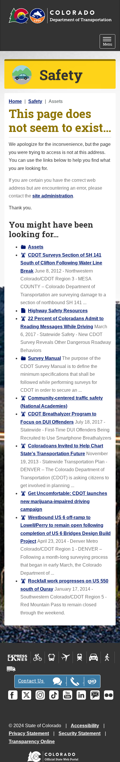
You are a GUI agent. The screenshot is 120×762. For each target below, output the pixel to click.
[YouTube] (68, 695)
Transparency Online (32, 741)
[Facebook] (13, 695)
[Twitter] (26, 695)
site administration (52, 195)
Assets (35, 246)
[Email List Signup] (95, 695)
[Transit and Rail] (52, 657)
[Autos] (94, 657)
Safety (35, 101)
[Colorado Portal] (54, 755)
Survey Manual (44, 358)
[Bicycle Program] (38, 657)
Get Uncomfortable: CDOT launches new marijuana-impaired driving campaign (63, 501)
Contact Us (31, 681)
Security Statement (79, 733)
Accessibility (85, 725)
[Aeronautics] (66, 657)
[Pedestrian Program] (107, 657)
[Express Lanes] (17, 657)
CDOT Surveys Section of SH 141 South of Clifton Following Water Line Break (61, 263)
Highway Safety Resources (58, 310)
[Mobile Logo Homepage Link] (60, 16)
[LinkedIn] (81, 695)
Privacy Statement (29, 733)
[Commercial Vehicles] (11, 669)
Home (15, 101)
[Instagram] (40, 695)
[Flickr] (109, 695)
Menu (109, 41)
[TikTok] (54, 695)
